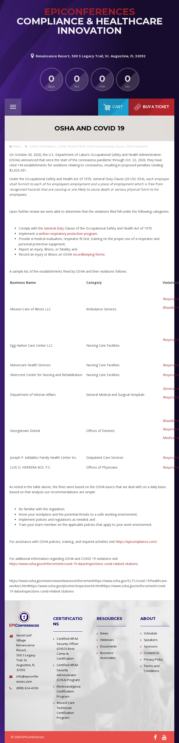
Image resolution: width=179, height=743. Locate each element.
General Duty (54, 228)
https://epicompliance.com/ (136, 541)
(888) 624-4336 (27, 688)
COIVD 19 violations (42, 146)
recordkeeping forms (88, 254)
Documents (108, 646)
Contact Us (151, 653)
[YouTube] (164, 737)
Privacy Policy (153, 659)
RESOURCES (109, 618)
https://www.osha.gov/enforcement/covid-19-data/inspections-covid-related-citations (73, 564)
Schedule (150, 633)
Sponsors (151, 646)
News (17, 146)
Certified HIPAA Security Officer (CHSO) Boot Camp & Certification (68, 649)
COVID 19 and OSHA (72, 146)
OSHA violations (137, 146)
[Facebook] (155, 737)
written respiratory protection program (68, 233)
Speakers (151, 640)
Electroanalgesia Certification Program (68, 691)
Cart (117, 106)
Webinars (107, 640)
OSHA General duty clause (105, 146)
